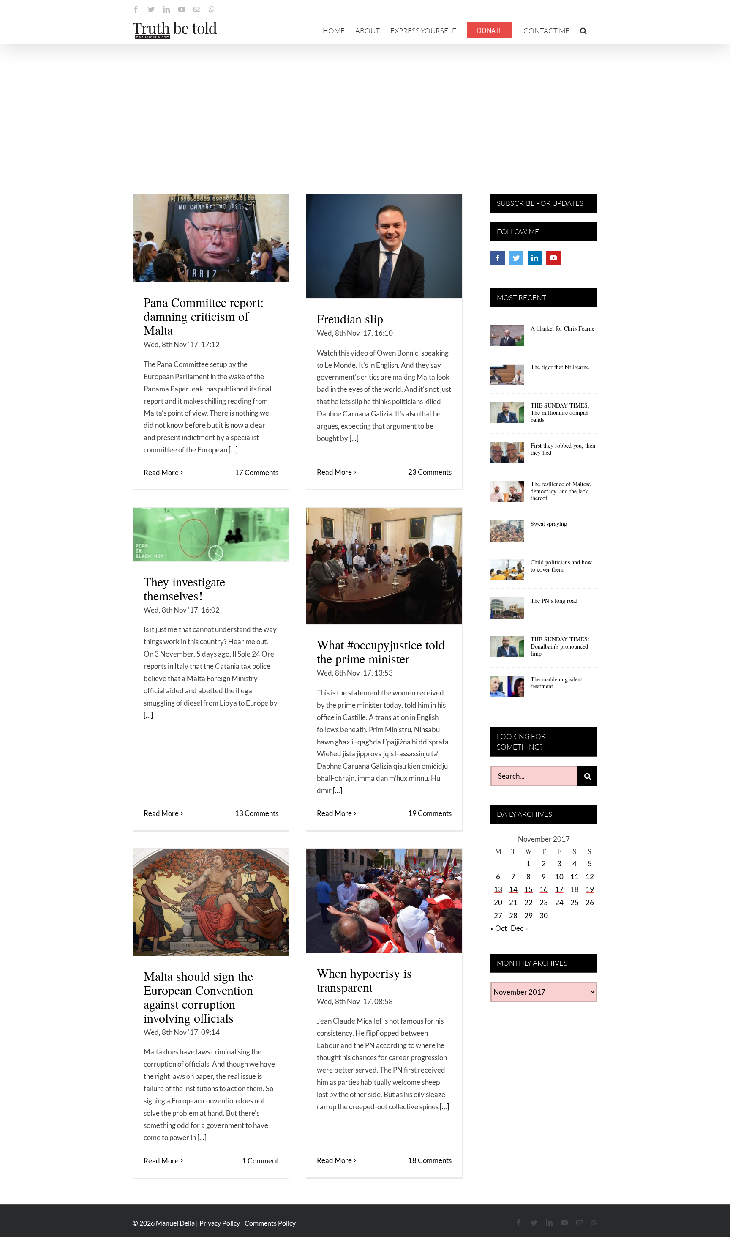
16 (543, 889)
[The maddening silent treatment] (507, 689)
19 (590, 889)
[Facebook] (497, 258)
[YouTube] (553, 258)
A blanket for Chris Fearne (562, 328)
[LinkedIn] (535, 258)
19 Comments (430, 813)
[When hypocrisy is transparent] (384, 901)
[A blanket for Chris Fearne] (507, 338)
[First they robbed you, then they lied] (507, 455)
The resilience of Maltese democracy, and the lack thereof (561, 491)
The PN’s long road (554, 601)
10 (559, 876)
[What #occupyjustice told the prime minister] (384, 566)
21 (513, 902)
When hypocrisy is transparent (364, 979)
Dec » (519, 928)
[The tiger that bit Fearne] (507, 377)
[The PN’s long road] (507, 610)
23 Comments (430, 472)
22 (528, 902)
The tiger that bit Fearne (560, 367)
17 (559, 889)
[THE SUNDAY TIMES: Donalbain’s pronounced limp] (507, 649)
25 (574, 902)
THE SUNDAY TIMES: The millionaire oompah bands (560, 412)
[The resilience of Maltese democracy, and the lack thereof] (507, 494)
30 (543, 915)
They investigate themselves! (184, 588)
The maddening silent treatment (556, 682)
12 (590, 876)
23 (543, 902)
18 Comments (430, 1160)
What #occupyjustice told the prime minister (381, 651)
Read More (161, 472)
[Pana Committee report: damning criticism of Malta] (211, 238)
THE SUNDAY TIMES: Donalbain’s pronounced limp (560, 646)
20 (498, 902)
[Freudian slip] (384, 246)
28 (513, 915)
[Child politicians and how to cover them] (507, 572)
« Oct (498, 928)
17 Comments (256, 472)
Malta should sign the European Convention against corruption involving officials (198, 996)
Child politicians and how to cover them (561, 565)
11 (574, 876)
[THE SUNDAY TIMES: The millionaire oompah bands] (507, 415)
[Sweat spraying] (507, 533)
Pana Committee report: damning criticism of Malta (204, 315)
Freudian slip (350, 318)
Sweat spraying (549, 524)
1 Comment (260, 1160)
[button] (583, 30)
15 (528, 889)
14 (513, 889)
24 (559, 902)
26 (590, 902)
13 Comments (256, 813)
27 (498, 915)
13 (498, 889)
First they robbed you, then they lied (563, 449)
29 (528, 915)
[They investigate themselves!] (211, 534)
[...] (233, 449)
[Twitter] (516, 258)
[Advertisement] (365, 107)
